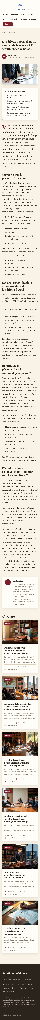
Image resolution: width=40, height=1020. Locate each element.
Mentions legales (8, 991)
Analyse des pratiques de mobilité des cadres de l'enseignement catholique (16, 819)
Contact (8, 24)
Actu (22, 14)
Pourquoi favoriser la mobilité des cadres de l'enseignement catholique (16, 650)
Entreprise (14, 19)
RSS (18, 991)
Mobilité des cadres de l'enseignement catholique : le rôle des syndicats (16, 762)
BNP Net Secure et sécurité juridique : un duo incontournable (14, 875)
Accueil (5, 14)
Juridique (14, 14)
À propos (32, 19)
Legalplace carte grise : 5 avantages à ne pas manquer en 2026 (14, 931)
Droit (33, 14)
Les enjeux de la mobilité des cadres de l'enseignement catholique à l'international (17, 706)
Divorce (24, 19)
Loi (28, 14)
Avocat (5, 19)
